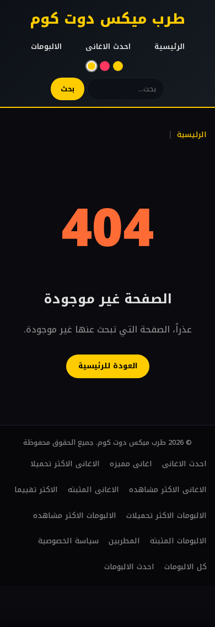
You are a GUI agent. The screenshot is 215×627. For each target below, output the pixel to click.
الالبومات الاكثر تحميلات (166, 515)
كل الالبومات (185, 567)
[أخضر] (118, 66)
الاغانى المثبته (93, 490)
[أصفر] (91, 66)
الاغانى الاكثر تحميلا (65, 464)
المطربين (124, 541)
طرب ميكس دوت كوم (107, 19)
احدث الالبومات (129, 567)
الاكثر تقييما (36, 490)
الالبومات (46, 46)
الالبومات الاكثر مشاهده (74, 515)
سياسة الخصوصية (68, 541)
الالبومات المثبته (178, 541)
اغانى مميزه (131, 464)
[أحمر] (105, 66)
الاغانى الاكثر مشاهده (168, 490)
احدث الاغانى (108, 46)
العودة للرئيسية (107, 366)
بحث (67, 89)
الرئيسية (169, 46)
